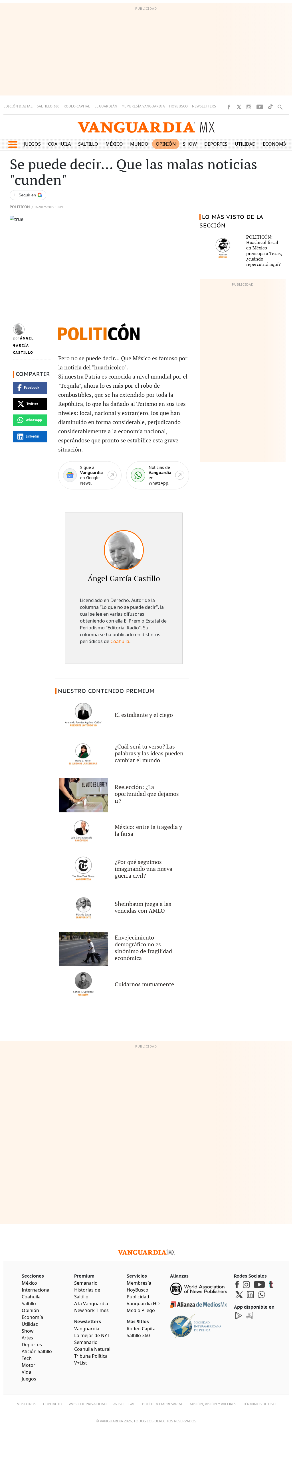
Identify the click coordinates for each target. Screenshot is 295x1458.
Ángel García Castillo (23, 345)
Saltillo (88, 144)
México (114, 144)
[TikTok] (270, 106)
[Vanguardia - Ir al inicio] (146, 126)
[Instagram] (249, 107)
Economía (275, 144)
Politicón (20, 207)
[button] (12, 144)
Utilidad (245, 144)
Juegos (32, 144)
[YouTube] (260, 107)
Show (190, 144)
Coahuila (59, 144)
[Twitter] (239, 107)
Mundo (139, 144)
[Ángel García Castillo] (124, 550)
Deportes (215, 144)
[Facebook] (229, 107)
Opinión (166, 144)
